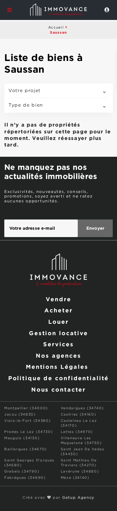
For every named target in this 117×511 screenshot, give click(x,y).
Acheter (58, 310)
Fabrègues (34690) (25, 477)
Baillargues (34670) (25, 449)
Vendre (58, 299)
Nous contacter (58, 389)
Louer (58, 321)
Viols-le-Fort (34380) (27, 420)
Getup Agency (78, 497)
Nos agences (58, 355)
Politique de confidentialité (58, 378)
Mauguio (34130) (21, 438)
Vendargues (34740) (82, 408)
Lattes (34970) (77, 431)
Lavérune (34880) (80, 471)
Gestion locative (58, 333)
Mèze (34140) (75, 477)
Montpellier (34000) (26, 408)
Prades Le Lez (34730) (28, 431)
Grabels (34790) (21, 471)
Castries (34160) (78, 414)
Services (58, 344)
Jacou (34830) (20, 414)
